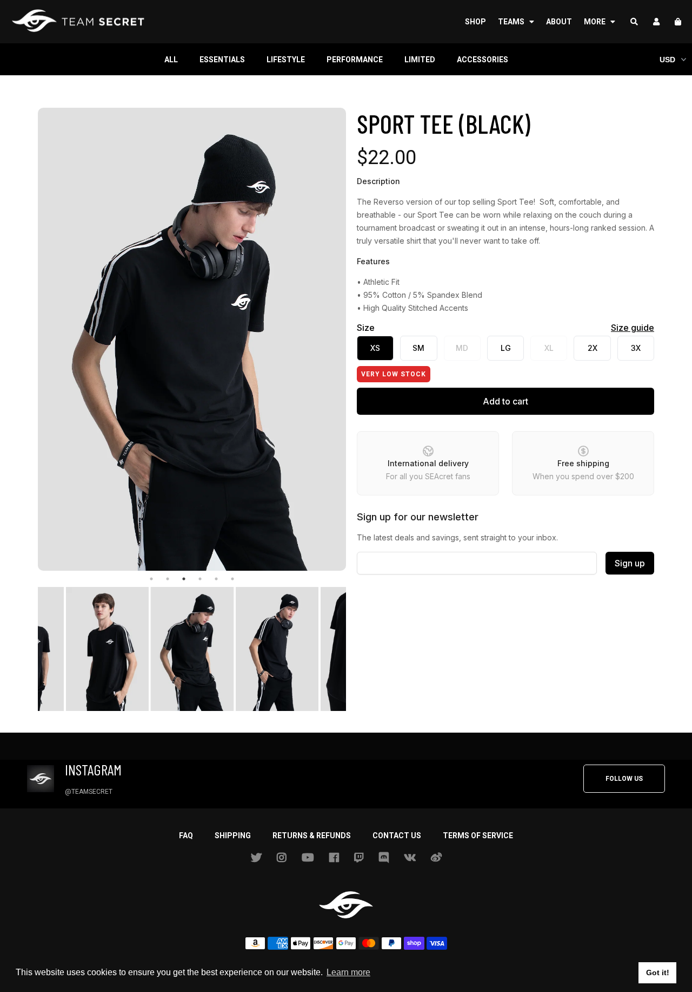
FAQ (186, 835)
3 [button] (183, 578)
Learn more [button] (348, 972)
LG (506, 348)
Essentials (222, 59)
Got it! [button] (657, 972)
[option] (192, 339)
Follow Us (624, 778)
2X (592, 348)
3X (636, 348)
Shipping (233, 835)
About (559, 21)
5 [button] (216, 578)
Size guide (632, 327)
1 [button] (151, 578)
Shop (475, 21)
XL (549, 348)
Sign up (630, 563)
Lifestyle (286, 59)
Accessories (482, 59)
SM (418, 348)
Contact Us (396, 835)
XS (375, 348)
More (595, 21)
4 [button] (200, 578)
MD (462, 348)
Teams (512, 21)
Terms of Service (478, 835)
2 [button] (167, 578)
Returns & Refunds (311, 835)
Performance (355, 59)
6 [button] (232, 578)
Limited (419, 59)
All (171, 59)
